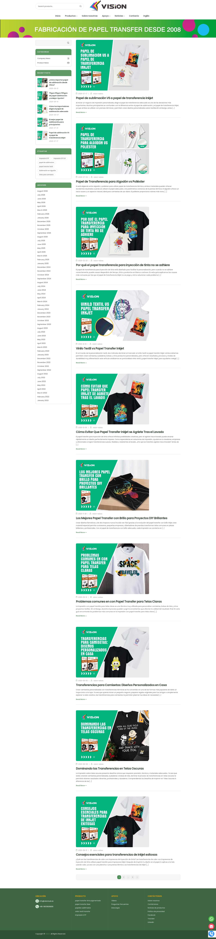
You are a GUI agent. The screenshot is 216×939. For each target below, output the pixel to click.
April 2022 (41, 389)
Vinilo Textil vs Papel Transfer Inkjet (100, 348)
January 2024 (43, 309)
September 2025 (44, 233)
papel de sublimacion (46, 162)
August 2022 (42, 374)
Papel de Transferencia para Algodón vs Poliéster (110, 181)
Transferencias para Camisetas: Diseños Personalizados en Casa (121, 685)
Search (80, 6)
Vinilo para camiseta (46, 175)
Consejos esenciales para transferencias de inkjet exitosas (116, 855)
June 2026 (41, 199)
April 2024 (41, 298)
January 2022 (43, 400)
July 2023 (41, 332)
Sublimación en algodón (47, 171)
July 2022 (41, 377)
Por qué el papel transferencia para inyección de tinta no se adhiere (123, 265)
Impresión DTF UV (60, 158)
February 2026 (43, 214)
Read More (80, 112)
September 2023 (44, 324)
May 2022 (41, 385)
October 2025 (43, 229)
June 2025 (41, 244)
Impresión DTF (44, 158)
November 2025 (43, 225)
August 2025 (42, 237)
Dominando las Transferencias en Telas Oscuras (110, 768)
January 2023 (43, 355)
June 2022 (41, 381)
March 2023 (42, 347)
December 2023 (43, 313)
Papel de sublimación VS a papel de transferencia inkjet (114, 98)
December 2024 (44, 267)
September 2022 (44, 370)
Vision (47, 934)
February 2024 (43, 305)
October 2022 (43, 366)
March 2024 (42, 301)
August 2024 (42, 282)
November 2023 (43, 317)
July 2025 (41, 240)
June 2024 (41, 290)
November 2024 (44, 271)
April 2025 (41, 252)
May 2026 (41, 202)
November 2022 (43, 362)
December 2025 (43, 221)
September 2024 (44, 279)
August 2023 (42, 328)
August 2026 (42, 191)
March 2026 (42, 210)
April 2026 (41, 206)
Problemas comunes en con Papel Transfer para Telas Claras (119, 601)
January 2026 (43, 218)
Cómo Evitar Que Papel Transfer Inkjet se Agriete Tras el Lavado (120, 432)
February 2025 (43, 259)
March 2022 (42, 393)
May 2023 (41, 339)
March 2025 (42, 256)
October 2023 (43, 320)
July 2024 (41, 286)
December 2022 (43, 358)
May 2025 (41, 248)
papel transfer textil (46, 166)
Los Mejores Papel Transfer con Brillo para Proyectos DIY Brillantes (121, 518)
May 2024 (41, 294)
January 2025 (43, 263)
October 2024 (43, 275)
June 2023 (41, 336)
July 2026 (41, 195)
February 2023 (43, 351)
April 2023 (41, 343)
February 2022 (43, 397)
